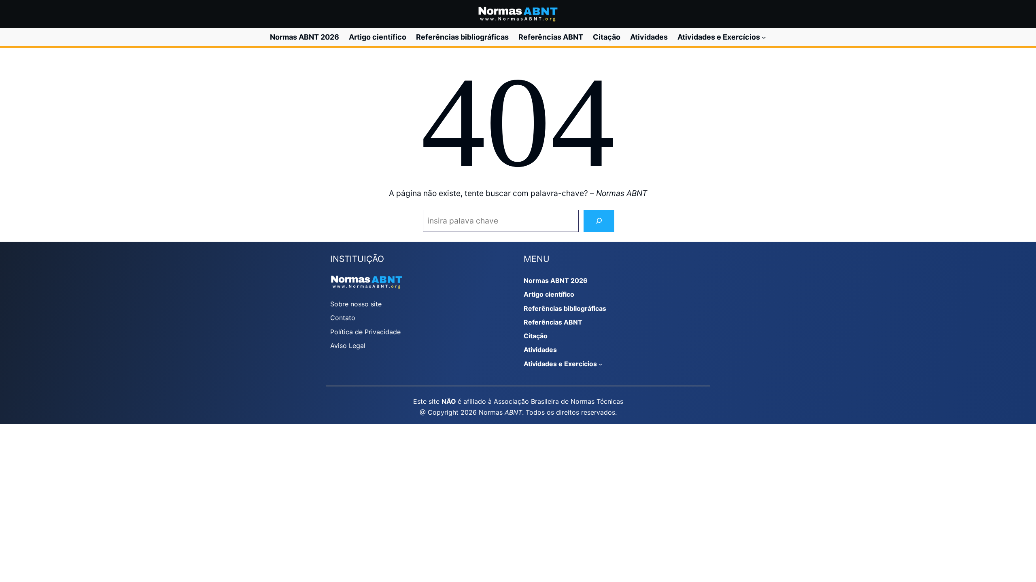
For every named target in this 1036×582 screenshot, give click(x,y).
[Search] (599, 221)
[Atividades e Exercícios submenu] (764, 37)
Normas (500, 412)
